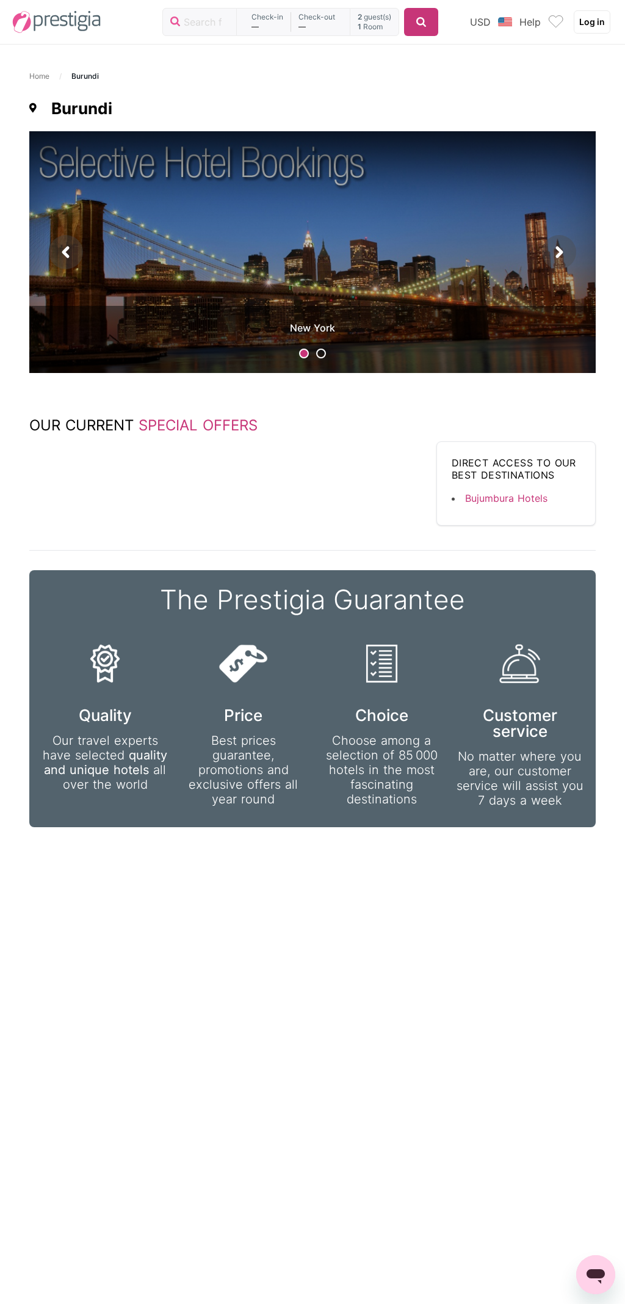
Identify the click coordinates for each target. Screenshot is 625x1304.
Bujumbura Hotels (506, 498)
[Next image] (559, 252)
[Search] (421, 22)
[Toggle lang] (505, 22)
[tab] (304, 353)
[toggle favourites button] (556, 22)
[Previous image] (66, 252)
